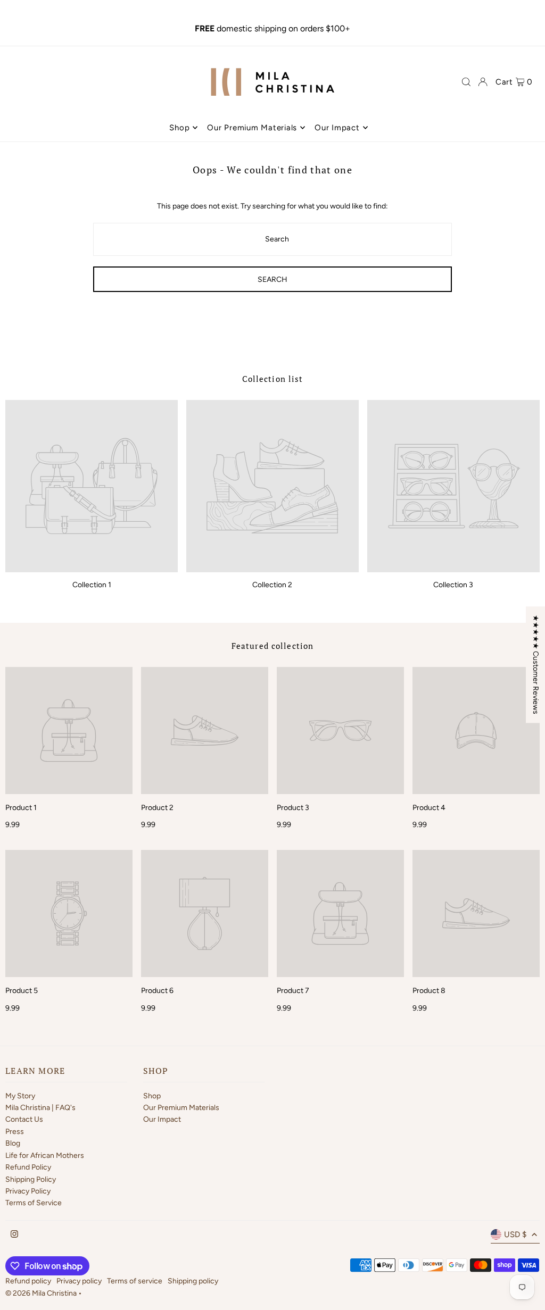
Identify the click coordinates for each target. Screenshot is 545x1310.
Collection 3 (453, 584)
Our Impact (162, 1119)
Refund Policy (28, 1167)
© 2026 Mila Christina (41, 1293)
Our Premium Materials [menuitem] (252, 127)
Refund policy (28, 1281)
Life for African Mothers (44, 1155)
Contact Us (24, 1119)
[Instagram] (14, 1234)
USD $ (515, 1234)
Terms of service (134, 1281)
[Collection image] (91, 486)
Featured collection (272, 645)
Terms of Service (33, 1202)
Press (14, 1131)
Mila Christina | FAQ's (40, 1107)
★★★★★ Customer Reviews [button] (535, 664)
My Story (20, 1095)
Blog (12, 1143)
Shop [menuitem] (179, 127)
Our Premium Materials (181, 1107)
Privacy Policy (28, 1191)
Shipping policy (193, 1281)
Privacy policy (79, 1281)
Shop (152, 1095)
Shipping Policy (30, 1179)
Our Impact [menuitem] (337, 127)
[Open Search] (466, 82)
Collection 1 (91, 584)
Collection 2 (272, 584)
